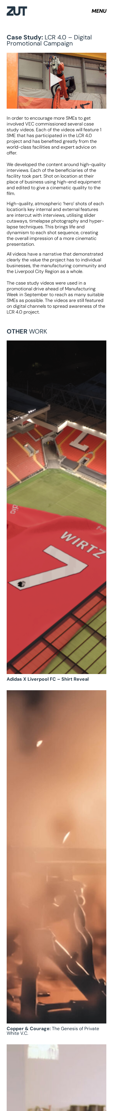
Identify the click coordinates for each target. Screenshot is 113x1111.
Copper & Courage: (53, 1031)
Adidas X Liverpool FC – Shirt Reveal (48, 679)
